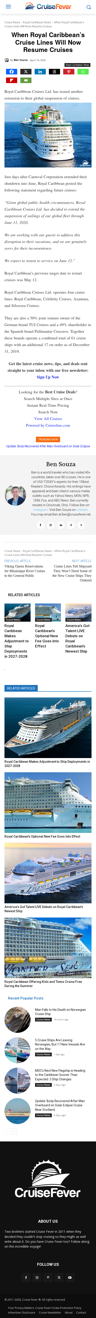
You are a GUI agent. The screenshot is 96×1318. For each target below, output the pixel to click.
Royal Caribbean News (37, 22)
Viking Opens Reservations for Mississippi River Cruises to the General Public (24, 570)
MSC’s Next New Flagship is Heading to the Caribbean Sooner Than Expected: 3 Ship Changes (60, 1075)
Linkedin (82, 510)
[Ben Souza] (7, 60)
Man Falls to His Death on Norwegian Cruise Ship (50, 446)
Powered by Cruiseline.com (48, 425)
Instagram (40, 510)
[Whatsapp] (83, 72)
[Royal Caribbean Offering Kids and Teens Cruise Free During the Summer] (48, 948)
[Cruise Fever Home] (48, 6)
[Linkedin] (40, 72)
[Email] (26, 80)
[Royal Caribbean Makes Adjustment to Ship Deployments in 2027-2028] (17, 612)
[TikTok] (71, 525)
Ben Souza (21, 60)
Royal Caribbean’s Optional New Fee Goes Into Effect (47, 635)
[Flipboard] (11, 80)
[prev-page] (7, 1131)
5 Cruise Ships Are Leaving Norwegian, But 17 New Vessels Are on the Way (60, 1044)
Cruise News (12, 22)
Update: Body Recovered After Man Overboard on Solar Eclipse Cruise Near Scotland (60, 1105)
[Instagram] (50, 525)
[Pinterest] (68, 72)
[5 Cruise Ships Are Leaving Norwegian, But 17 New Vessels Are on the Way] (17, 1050)
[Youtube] (70, 1277)
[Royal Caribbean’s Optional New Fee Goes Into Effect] (48, 612)
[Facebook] (11, 72)
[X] (26, 72)
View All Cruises (48, 418)
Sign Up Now (48, 377)
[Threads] (54, 72)
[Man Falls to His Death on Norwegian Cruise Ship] (17, 1020)
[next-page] (14, 1131)
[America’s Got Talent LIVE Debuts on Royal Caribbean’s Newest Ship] (78, 612)
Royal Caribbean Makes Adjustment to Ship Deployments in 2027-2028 (16, 641)
